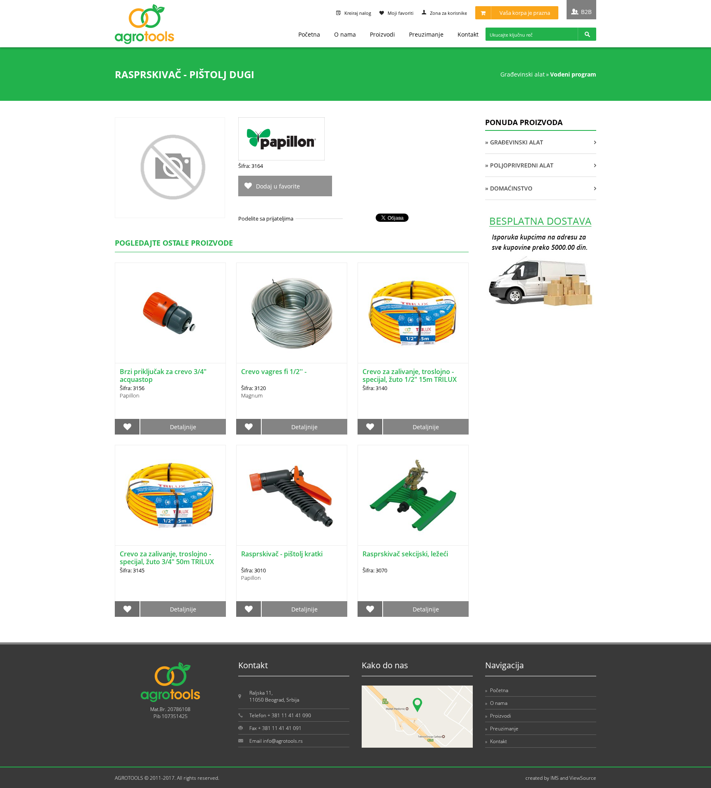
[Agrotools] (144, 42)
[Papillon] (281, 158)
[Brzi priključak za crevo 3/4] (170, 313)
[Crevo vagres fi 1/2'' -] (292, 313)
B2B (586, 12)
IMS (555, 777)
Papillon (129, 395)
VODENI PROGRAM (573, 74)
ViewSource (582, 777)
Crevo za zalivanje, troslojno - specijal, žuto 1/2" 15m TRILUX (409, 375)
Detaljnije (183, 427)
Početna (309, 34)
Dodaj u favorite (278, 186)
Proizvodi (382, 34)
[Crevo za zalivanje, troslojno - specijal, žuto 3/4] (170, 495)
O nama (345, 34)
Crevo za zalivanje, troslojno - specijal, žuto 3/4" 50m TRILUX (167, 557)
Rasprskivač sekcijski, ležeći (405, 553)
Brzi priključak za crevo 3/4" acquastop (163, 375)
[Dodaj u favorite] (127, 427)
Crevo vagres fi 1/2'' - (274, 371)
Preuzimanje (426, 34)
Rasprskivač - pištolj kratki (282, 553)
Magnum (252, 395)
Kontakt (468, 34)
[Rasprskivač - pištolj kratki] (292, 495)
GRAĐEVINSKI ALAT (522, 74)
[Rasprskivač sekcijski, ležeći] (413, 495)
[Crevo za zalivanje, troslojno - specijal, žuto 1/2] (413, 313)
